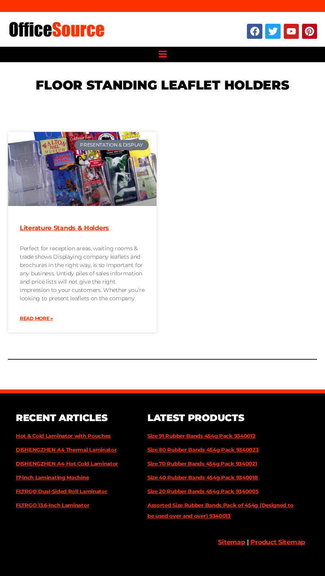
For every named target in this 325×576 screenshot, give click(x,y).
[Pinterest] (309, 31)
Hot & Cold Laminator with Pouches (63, 436)
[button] (162, 54)
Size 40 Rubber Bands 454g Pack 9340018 (202, 477)
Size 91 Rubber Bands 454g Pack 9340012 (201, 436)
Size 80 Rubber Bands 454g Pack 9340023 (203, 449)
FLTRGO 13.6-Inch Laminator (52, 505)
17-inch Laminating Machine (52, 477)
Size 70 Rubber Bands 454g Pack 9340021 (202, 463)
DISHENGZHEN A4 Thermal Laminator (66, 449)
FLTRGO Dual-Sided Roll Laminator (61, 491)
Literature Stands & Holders (64, 228)
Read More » (36, 318)
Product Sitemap (277, 542)
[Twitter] (272, 31)
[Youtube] (291, 31)
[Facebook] (254, 31)
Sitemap (231, 542)
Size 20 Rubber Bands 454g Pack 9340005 (203, 491)
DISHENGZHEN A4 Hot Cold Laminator (67, 463)
